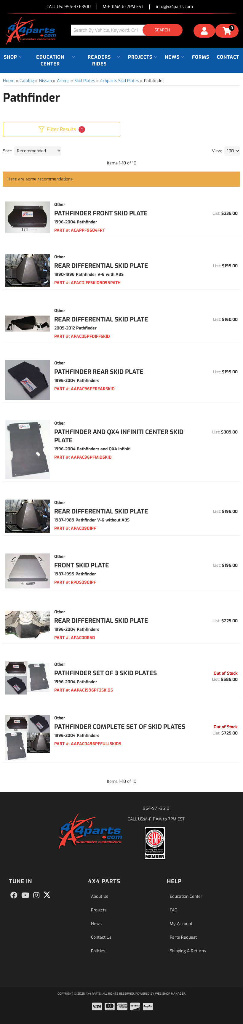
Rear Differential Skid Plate (101, 266)
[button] (129, 30)
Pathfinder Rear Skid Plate (98, 372)
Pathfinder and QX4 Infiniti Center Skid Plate (118, 436)
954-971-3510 (156, 808)
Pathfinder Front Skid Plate (101, 213)
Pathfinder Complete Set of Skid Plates (119, 727)
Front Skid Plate (81, 565)
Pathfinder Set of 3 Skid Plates (105, 673)
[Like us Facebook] (13, 895)
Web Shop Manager (170, 994)
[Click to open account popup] (204, 32)
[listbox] (37, 151)
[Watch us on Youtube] (25, 895)
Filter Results (64, 129)
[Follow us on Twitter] (47, 894)
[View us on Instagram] (36, 895)
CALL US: (69, 6)
